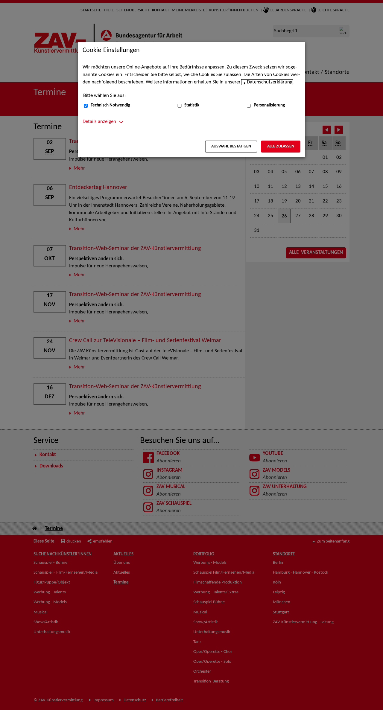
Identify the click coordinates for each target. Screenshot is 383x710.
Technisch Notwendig (110, 105)
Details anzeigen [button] (99, 121)
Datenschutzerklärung (269, 82)
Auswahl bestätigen (231, 146)
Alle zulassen (280, 146)
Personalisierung (269, 105)
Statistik (191, 105)
